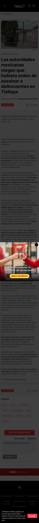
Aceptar (32, 516)
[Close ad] (36, 244)
